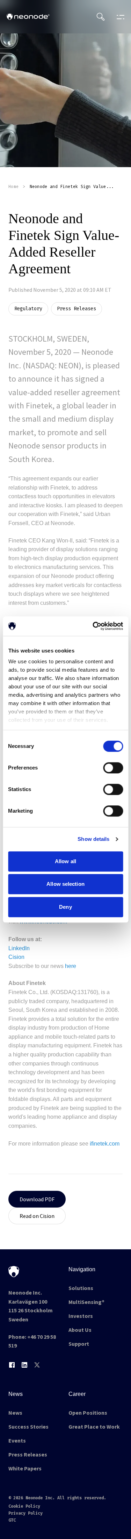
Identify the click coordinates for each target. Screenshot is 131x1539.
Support (78, 1343)
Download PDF (37, 1199)
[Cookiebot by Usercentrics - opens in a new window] (93, 626)
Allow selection (65, 884)
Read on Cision (37, 1215)
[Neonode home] (28, 17)
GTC (12, 1520)
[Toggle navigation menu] (118, 16)
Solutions (80, 1287)
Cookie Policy (24, 1506)
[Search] (100, 17)
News (15, 1412)
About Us (80, 1329)
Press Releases (27, 1454)
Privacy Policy (25, 1513)
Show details (93, 839)
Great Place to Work (94, 1426)
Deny (65, 907)
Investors (80, 1315)
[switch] (113, 767)
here (70, 966)
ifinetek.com (104, 1144)
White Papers (25, 1468)
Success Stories (28, 1426)
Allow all (65, 861)
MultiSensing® (86, 1301)
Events (17, 1440)
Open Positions (87, 1412)
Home (13, 186)
